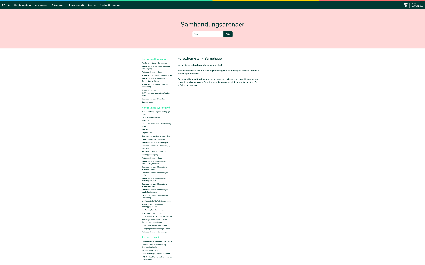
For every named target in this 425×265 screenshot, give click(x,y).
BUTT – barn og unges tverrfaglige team (156, 94)
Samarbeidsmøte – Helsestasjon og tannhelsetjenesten (156, 190)
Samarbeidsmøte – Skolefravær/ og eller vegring (156, 67)
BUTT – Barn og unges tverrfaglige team (156, 112)
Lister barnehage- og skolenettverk (156, 253)
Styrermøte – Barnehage (152, 213)
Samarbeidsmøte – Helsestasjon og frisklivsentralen (156, 168)
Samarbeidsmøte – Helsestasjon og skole (156, 174)
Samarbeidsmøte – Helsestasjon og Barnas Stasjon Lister (156, 79)
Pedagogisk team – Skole (152, 72)
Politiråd (145, 120)
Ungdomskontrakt (149, 90)
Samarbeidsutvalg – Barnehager (155, 142)
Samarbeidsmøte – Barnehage (154, 99)
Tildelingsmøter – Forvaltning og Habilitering (155, 196)
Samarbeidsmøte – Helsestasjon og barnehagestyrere (156, 179)
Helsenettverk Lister (150, 250)
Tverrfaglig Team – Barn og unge (155, 225)
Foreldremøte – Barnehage (153, 210)
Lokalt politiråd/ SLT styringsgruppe (156, 201)
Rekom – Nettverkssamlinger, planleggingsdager (154, 205)
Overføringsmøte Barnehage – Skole (156, 136)
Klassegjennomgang (150, 155)
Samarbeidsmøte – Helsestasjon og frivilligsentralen (156, 185)
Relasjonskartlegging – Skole (153, 151)
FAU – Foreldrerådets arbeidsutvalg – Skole (157, 125)
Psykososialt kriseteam (151, 117)
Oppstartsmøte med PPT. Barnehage (157, 216)
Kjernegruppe (147, 102)
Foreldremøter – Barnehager (153, 139)
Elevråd (145, 129)
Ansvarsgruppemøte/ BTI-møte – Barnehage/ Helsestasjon (155, 221)
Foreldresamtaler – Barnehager (154, 63)
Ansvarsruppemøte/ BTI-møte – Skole (157, 75)
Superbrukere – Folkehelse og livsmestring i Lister (154, 246)
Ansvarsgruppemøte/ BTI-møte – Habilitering (155, 85)
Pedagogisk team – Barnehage (154, 232)
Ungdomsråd (147, 133)
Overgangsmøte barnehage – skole (156, 228)
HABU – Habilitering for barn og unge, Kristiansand (157, 258)
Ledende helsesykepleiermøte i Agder (157, 241)
